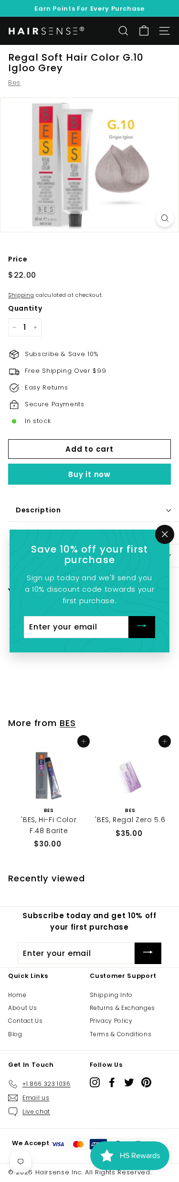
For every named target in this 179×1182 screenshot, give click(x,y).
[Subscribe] (141, 627)
